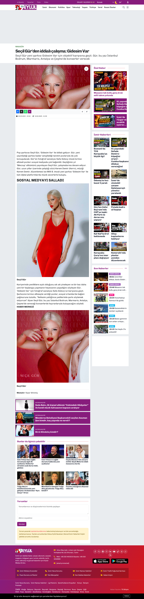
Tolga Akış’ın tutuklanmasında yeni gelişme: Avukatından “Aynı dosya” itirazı (28, 490)
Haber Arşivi (108, 575)
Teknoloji (76, 7)
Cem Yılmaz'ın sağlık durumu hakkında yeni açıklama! (51, 462)
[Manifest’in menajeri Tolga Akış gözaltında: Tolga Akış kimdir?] (53, 478)
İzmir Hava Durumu (55, 571)
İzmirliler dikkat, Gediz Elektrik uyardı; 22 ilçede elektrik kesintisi (118, 278)
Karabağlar (46, 592)
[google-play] (120, 561)
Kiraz (82, 592)
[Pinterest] (102, 551)
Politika (61, 7)
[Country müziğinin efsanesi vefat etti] (77, 478)
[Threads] (121, 551)
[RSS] (110, 555)
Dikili (17, 592)
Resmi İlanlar (110, 7)
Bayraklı (45, 589)
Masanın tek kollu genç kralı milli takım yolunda (117, 288)
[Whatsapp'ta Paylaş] (25, 111)
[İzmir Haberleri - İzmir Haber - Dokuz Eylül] (25, 7)
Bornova (67, 589)
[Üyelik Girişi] (127, 2)
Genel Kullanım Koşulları (67, 583)
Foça (22, 592)
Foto (39, 2)
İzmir (44, 7)
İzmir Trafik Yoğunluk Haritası (114, 571)
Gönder (22, 524)
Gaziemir (28, 592)
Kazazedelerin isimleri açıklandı (118, 309)
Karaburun (56, 592)
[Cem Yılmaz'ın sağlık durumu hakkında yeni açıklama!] (53, 451)
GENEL (112, 305)
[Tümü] (126, 268)
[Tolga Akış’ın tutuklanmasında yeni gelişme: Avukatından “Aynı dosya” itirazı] (28, 478)
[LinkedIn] (110, 551)
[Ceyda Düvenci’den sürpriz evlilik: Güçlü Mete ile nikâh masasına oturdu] (77, 451)
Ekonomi (52, 7)
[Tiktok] (118, 551)
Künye (79, 583)
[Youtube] (114, 551)
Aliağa (23, 589)
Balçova (30, 589)
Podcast (18, 585)
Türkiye (92, 7)
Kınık (87, 592)
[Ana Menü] (128, 7)
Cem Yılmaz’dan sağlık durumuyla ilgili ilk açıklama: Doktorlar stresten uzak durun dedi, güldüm (27, 464)
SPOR (111, 295)
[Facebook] (95, 551)
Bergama (52, 589)
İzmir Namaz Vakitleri (84, 571)
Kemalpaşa (75, 592)
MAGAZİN (19, 46)
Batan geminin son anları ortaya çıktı (118, 320)
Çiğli (84, 589)
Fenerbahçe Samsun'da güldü (117, 299)
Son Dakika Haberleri (83, 575)
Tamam (126, 596)
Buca (74, 589)
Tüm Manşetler (53, 575)
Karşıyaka (65, 592)
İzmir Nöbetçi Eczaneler (28, 571)
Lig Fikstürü (52, 583)
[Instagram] (106, 551)
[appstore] (101, 561)
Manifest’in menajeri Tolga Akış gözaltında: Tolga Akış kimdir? (53, 489)
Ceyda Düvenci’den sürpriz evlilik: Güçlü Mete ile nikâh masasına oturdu (77, 462)
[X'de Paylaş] (21, 111)
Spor (68, 7)
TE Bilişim (125, 589)
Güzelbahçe (37, 592)
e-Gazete (20, 2)
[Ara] (124, 7)
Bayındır (37, 589)
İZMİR (17, 589)
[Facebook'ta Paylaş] (17, 111)
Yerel (100, 7)
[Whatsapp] (125, 551)
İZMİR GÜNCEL (115, 274)
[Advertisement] (72, 27)
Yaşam (85, 7)
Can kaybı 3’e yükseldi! (117, 330)
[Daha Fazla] (29, 111)
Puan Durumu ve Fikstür (28, 575)
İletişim (86, 583)
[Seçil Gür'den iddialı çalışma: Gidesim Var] (52, 87)
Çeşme (79, 589)
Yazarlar (30, 2)
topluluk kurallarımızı (39, 531)
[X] (99, 551)
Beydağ (60, 589)
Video (46, 2)
